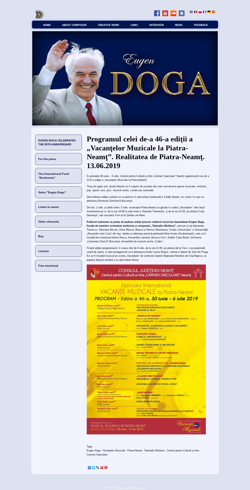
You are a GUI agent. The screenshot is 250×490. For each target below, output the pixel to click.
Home (47, 25)
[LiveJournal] (98, 467)
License (43, 251)
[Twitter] (94, 467)
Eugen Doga (94, 450)
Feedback (201, 25)
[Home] (39, 18)
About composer (74, 25)
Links (134, 25)
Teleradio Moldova (154, 450)
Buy (41, 236)
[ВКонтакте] (90, 467)
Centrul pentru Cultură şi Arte (183, 450)
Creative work (108, 25)
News (179, 25)
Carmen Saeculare (97, 454)
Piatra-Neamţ (134, 450)
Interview (156, 25)
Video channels (48, 221)
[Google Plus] (102, 467)
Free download (48, 265)
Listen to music (48, 207)
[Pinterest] (106, 467)
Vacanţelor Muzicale (114, 450)
